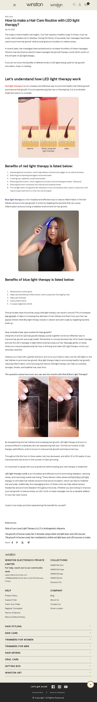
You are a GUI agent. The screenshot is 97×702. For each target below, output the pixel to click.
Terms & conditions (57, 692)
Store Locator (56, 608)
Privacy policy (37, 692)
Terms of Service (12, 612)
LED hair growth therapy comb (37, 335)
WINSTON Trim (57, 565)
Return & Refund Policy (15, 617)
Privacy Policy (11, 595)
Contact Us (55, 604)
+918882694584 (11, 578)
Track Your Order (12, 604)
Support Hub (11, 600)
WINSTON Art (56, 578)
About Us (54, 600)
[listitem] (12, 543)
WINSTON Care (57, 569)
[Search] (74, 5)
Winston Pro (56, 582)
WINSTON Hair (56, 573)
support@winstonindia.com (16, 575)
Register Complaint (13, 608)
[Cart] (86, 5)
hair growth (30, 203)
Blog (52, 595)
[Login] (80, 5)
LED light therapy (26, 55)
